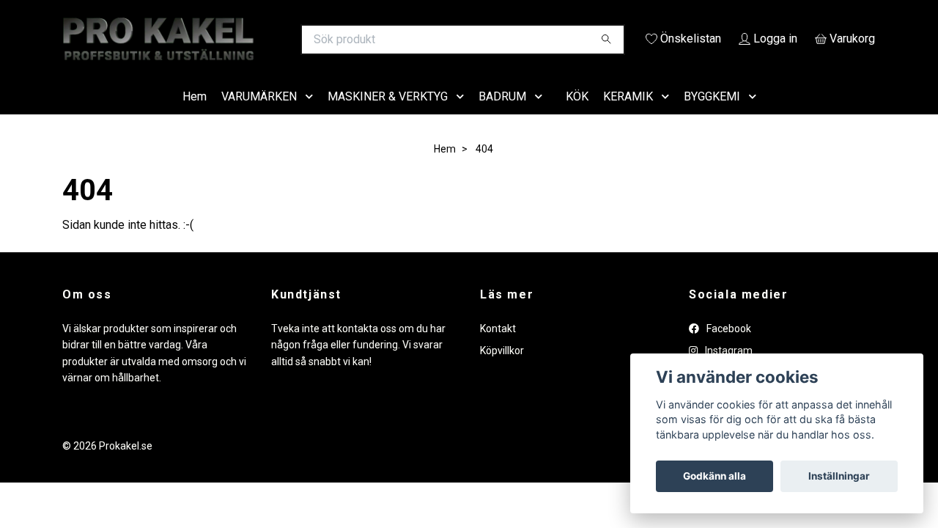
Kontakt (498, 349)
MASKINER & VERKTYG (388, 117)
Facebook (727, 349)
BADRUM (502, 117)
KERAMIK (628, 117)
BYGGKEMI (712, 117)
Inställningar (839, 476)
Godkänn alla (714, 476)
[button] (312, 117)
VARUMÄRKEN (259, 117)
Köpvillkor (502, 372)
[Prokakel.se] (265, 39)
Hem (194, 117)
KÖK (577, 117)
